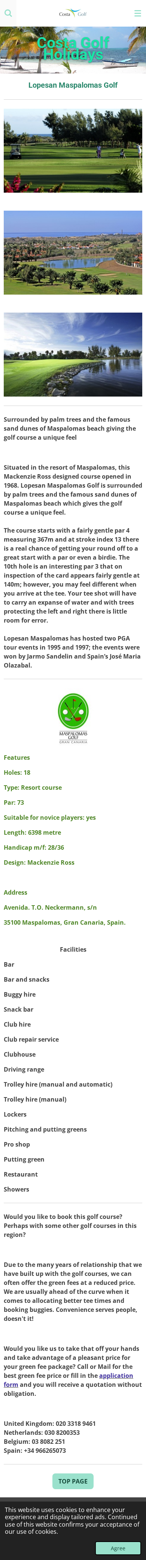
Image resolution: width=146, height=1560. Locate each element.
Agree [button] (118, 1548)
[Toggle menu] (138, 13)
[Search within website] (8, 13)
